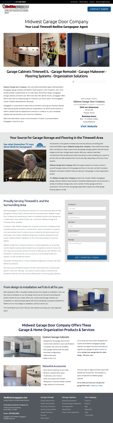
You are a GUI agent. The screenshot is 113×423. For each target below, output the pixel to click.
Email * (70, 213)
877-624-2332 (14, 413)
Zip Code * (71, 222)
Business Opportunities (103, 2)
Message (71, 240)
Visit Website (89, 126)
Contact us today (96, 386)
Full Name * (72, 204)
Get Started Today (87, 257)
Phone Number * (74, 231)
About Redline (83, 2)
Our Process (74, 2)
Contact (92, 2)
